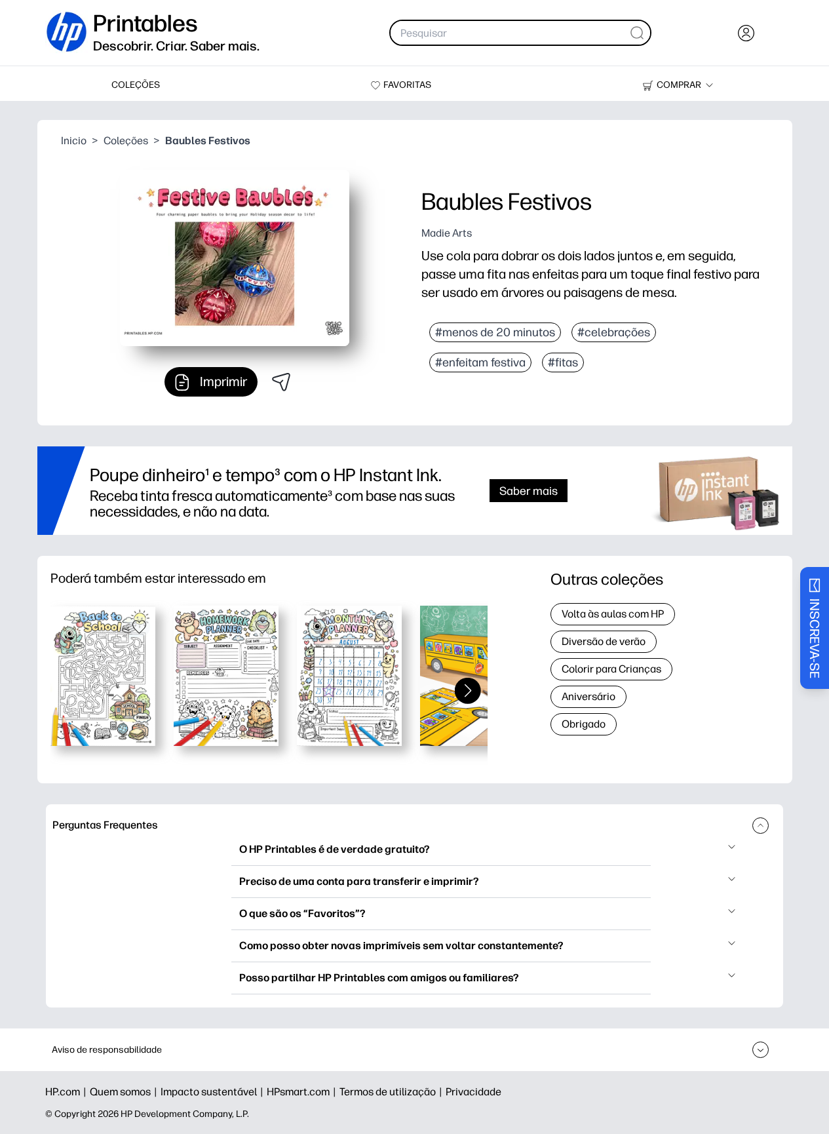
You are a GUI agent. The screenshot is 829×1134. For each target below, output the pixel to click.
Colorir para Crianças (611, 669)
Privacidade (473, 1091)
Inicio (74, 140)
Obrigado (584, 724)
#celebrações (613, 332)
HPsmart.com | (303, 1091)
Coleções (126, 140)
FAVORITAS (407, 84)
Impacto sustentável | (214, 1091)
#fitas (563, 362)
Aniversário (588, 696)
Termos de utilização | (392, 1091)
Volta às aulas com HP (613, 614)
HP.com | (67, 1091)
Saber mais (528, 491)
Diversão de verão (604, 641)
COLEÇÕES (135, 84)
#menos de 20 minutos (495, 332)
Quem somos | (125, 1091)
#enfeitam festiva (480, 362)
